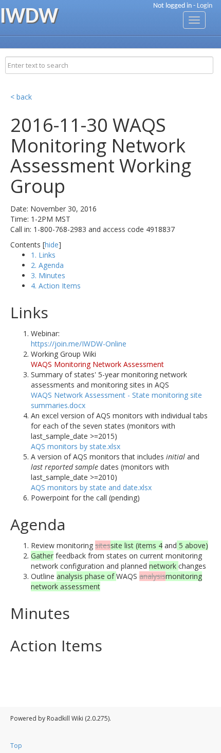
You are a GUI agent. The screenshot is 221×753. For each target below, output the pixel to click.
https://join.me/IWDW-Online (78, 344)
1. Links (43, 255)
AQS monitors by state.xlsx (75, 446)
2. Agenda (47, 265)
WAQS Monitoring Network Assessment (97, 364)
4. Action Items (56, 286)
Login (204, 6)
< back (21, 97)
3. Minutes (48, 275)
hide (52, 244)
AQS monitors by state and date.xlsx (91, 487)
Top (16, 745)
